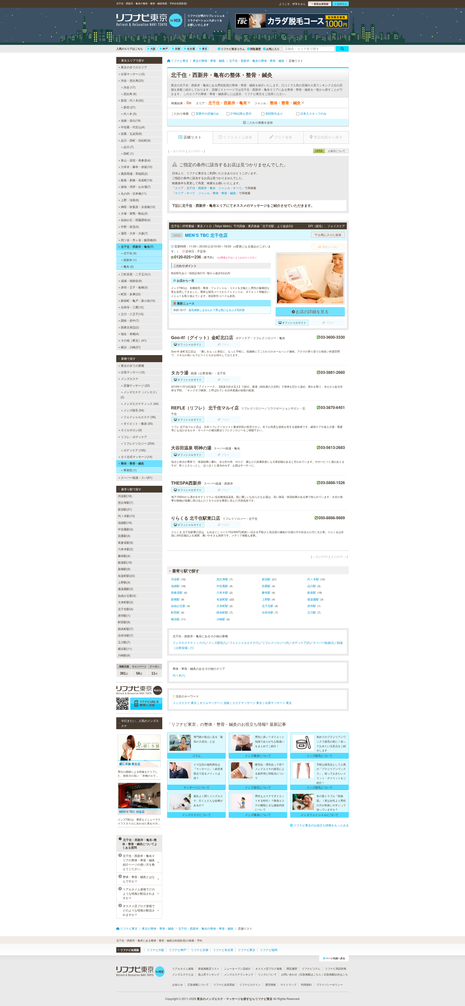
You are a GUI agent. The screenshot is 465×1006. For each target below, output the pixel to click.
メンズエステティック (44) (141, 403)
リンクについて (267, 974)
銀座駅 (311, 592)
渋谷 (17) (129, 87)
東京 (204, 48)
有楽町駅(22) (126, 576)
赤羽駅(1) (124, 615)
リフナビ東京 (246, 950)
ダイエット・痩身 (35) (138, 423)
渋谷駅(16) (125, 496)
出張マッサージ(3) (133, 74)
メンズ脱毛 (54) (134, 410)
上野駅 (266, 599)
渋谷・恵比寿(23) (132, 80)
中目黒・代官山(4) (133, 127)
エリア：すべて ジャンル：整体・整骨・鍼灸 (205, 193)
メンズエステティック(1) (189, 642)
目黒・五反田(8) (131, 133)
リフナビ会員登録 (224, 984)
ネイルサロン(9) (131, 430)
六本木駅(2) (125, 549)
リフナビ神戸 (177, 950)
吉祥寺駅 (267, 612)
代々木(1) (179, 675)
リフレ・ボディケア (134, 437)
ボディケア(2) (301, 642)
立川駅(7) (124, 642)
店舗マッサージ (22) (137, 385)
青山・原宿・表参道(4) (136, 160)
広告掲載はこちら (310, 974)
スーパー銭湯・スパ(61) (136, 477)
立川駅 (311, 612)
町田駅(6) (124, 622)
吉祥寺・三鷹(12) (132, 307)
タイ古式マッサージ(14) (136, 457)
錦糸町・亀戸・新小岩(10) (138, 300)
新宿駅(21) (125, 509)
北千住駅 (267, 606)
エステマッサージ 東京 (247, 703)
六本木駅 (222, 592)
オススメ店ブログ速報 (268, 968)
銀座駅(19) (125, 562)
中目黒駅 (222, 586)
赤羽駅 (311, 606)
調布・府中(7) (130, 320)
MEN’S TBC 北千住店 (200, 235)
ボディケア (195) (135, 450)
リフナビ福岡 (268, 950)
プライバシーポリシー (329, 984)
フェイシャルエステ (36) (140, 417)
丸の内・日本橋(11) (134, 193)
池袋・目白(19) (131, 120)
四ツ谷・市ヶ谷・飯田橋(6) (138, 240)
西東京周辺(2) (130, 327)
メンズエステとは (183, 974)
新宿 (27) (129, 107)
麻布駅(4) (124, 556)
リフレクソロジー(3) (275, 642)
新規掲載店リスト (208, 968)
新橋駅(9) (124, 569)
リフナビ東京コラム (233, 49)
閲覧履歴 (255, 49)
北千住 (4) (130, 253)
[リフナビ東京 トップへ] (149, 21)
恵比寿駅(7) (125, 502)
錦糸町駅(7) (125, 629)
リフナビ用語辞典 (335, 968)
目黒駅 (266, 586)
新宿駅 (266, 579)
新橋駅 (175, 599)
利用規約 (306, 984)
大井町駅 (222, 606)
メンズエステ (129, 378)
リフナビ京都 (199, 950)
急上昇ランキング (208, 974)
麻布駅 (266, 592)
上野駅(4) (124, 582)
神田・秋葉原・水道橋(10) (138, 207)
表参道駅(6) (125, 542)
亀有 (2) (129, 266)
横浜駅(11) (125, 649)
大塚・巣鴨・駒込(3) (134, 213)
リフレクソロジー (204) (139, 443)
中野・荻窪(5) (130, 226)
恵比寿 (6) (130, 94)
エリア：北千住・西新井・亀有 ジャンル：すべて (208, 188)
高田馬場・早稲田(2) (134, 173)
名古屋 (191, 48)
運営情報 (270, 984)
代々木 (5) (130, 114)
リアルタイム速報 (183, 968)
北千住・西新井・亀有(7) (137, 246)
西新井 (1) (130, 260)
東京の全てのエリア (134, 67)
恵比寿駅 (222, 579)
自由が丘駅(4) (127, 595)
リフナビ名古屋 (223, 950)
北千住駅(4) (125, 609)
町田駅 (175, 612)
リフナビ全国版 (129, 950)
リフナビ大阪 (155, 950)
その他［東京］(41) (134, 340)
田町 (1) (129, 153)
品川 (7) (129, 147)
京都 (177, 48)
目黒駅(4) (124, 536)
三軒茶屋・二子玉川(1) (136, 274)
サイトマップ (288, 984)
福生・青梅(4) (130, 334)
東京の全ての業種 (132, 365)
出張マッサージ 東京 (278, 703)
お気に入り (272, 49)
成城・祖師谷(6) (131, 281)
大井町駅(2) (125, 602)
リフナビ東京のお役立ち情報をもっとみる (321, 825)
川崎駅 (221, 619)
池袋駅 (175, 586)
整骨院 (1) (130, 470)
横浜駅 (175, 619)
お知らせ (177, 984)
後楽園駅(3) (125, 589)
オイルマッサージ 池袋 (214, 703)
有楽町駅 (222, 599)
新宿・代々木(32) (132, 100)
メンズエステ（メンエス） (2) (139, 394)
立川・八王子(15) (132, 314)
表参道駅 (177, 592)
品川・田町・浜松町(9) (136, 140)
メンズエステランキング (238, 974)
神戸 (165, 48)
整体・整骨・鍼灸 (132, 463)
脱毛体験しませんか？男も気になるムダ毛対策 (217, 310)
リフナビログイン (250, 984)
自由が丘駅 (178, 606)
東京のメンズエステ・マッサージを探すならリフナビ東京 (234, 999)
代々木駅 (313, 579)
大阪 (152, 48)
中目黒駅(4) (125, 529)
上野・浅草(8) (130, 200)
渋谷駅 (175, 579)
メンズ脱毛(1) (217, 642)
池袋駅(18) (125, 522)
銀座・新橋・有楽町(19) (136, 180)
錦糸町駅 (222, 612)
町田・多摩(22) (131, 294)
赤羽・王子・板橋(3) (134, 287)
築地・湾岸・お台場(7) (136, 186)
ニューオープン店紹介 (237, 968)
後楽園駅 (313, 599)
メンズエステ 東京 (185, 703)
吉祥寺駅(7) (125, 635)
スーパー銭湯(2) (323, 642)
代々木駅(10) (126, 516)
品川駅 (311, 586)
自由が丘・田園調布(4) (136, 220)
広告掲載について (198, 984)
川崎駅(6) (124, 655)
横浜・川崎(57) (131, 347)
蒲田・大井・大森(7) (134, 233)
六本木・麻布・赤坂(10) (136, 167)
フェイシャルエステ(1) (244, 642)
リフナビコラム (311, 968)
